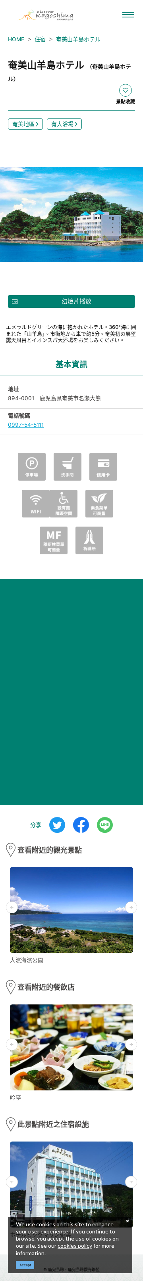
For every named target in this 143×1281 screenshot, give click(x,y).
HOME (16, 39)
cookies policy (75, 1245)
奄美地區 (23, 123)
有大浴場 (62, 123)
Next (131, 907)
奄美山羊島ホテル (78, 39)
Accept (25, 1265)
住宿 (40, 39)
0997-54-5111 (26, 425)
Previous (12, 907)
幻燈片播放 (76, 301)
